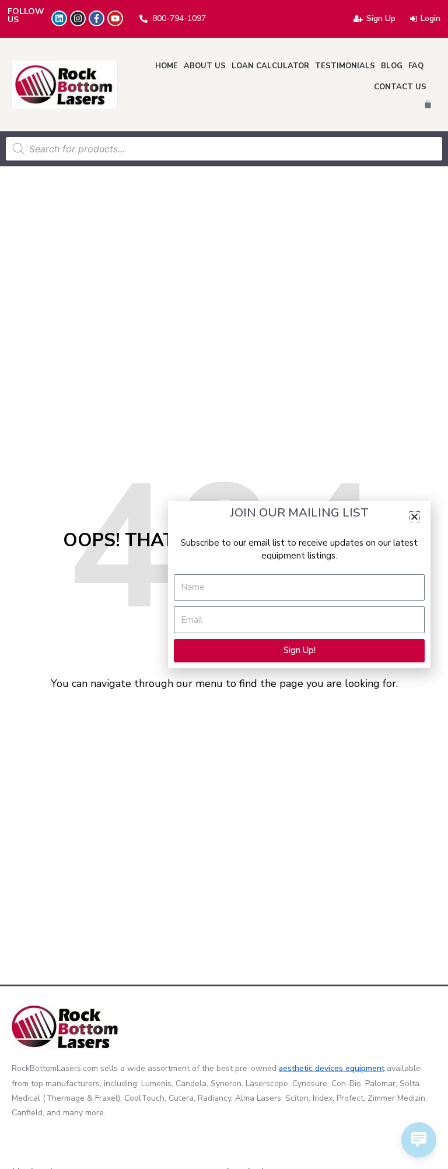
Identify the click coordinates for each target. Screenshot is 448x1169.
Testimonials (345, 66)
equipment (364, 1068)
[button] (414, 516)
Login (430, 18)
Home (166, 66)
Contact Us (400, 87)
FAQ (416, 66)
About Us (205, 66)
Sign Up (381, 18)
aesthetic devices (312, 1068)
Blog (391, 66)
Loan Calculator (270, 66)
